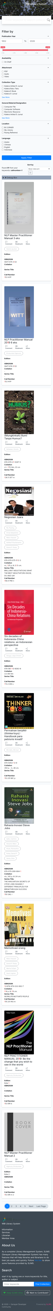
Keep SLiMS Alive (15, 1293)
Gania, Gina (10, 858)
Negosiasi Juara (13, 517)
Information (7, 1229)
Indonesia (8, 150)
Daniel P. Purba (11, 547)
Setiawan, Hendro (12, 449)
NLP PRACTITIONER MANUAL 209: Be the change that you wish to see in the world (18, 1060)
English (7, 147)
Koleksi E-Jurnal (10, 94)
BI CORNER (9, 127)
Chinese (7, 145)
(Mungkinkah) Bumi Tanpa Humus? (15, 437)
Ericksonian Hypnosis (13, 353)
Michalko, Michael (12, 750)
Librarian (6, 1235)
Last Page (41, 1206)
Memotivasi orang (14, 948)
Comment (8, 244)
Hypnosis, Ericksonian (13, 1075)
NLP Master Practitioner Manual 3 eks (18, 237)
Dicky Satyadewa (12, 533)
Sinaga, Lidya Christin (13, 656)
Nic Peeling (10, 528)
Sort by (30, 165)
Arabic (6, 142)
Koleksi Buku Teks (11, 88)
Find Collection (42, 1284)
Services (6, 1232)
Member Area (8, 1238)
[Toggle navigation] (5, 9)
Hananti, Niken (11, 844)
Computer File (10, 107)
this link (38, 1260)
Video (6, 76)
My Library (8, 130)
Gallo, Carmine (11, 839)
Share (28, 244)
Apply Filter (26, 157)
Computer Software (12, 109)
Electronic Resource (12, 112)
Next (31, 1206)
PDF (6, 71)
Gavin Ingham (11, 973)
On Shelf (7, 62)
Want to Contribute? (39, 1293)
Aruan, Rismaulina (12, 849)
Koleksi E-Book (10, 91)
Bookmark (19, 244)
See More (5, 97)
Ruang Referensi (11, 132)
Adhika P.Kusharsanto (13, 542)
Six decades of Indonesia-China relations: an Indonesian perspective (18, 640)
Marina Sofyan (11, 968)
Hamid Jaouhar (11, 249)
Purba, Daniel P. (11, 853)
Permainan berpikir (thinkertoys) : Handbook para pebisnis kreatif (15, 735)
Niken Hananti (11, 538)
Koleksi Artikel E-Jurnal (13, 86)
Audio (6, 74)
